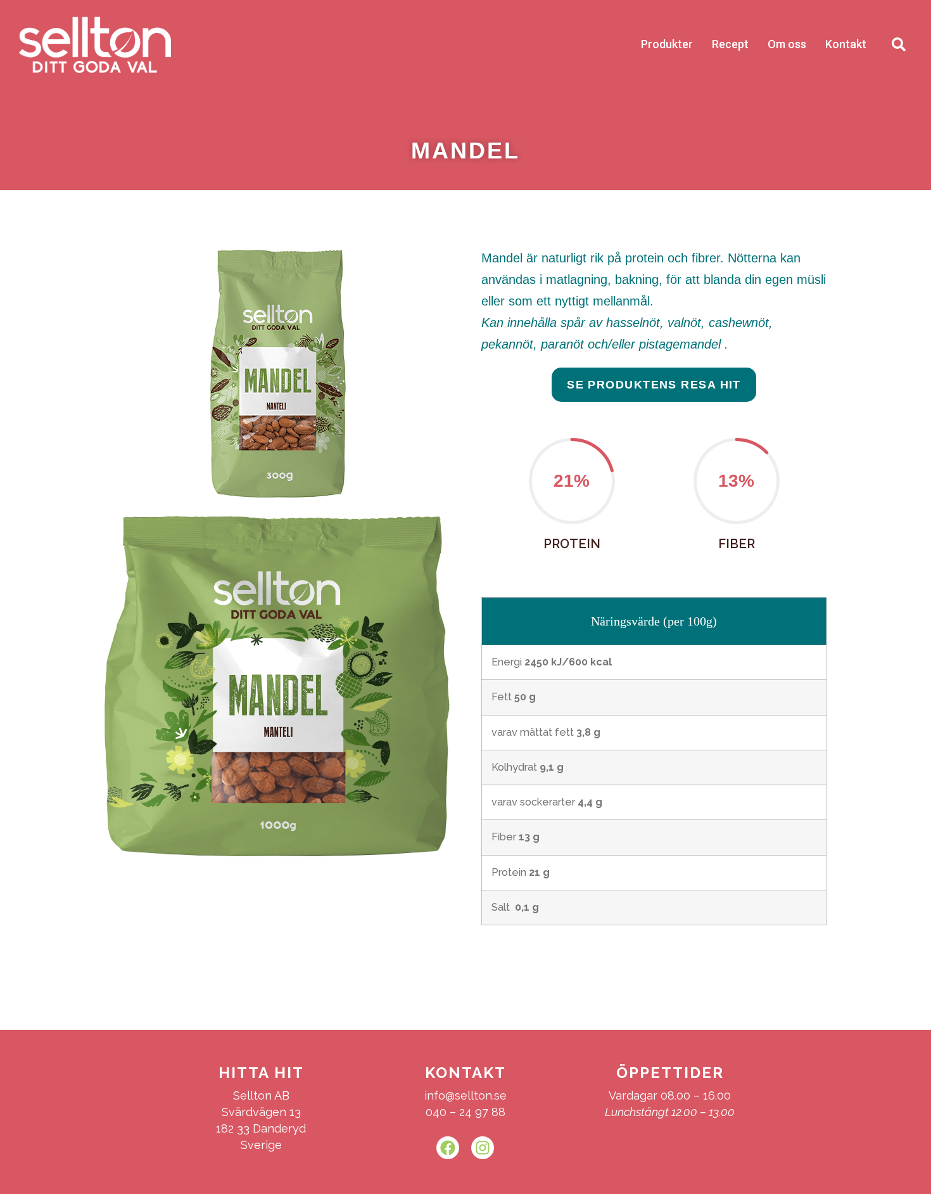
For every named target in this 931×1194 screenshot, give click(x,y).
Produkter (667, 44)
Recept (730, 44)
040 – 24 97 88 (465, 1112)
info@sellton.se (465, 1095)
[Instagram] (482, 1147)
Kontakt (845, 44)
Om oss (787, 44)
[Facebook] (447, 1147)
